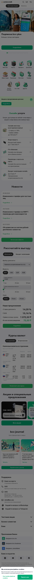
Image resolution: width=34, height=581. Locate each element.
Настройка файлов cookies (9, 577)
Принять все (25, 577)
